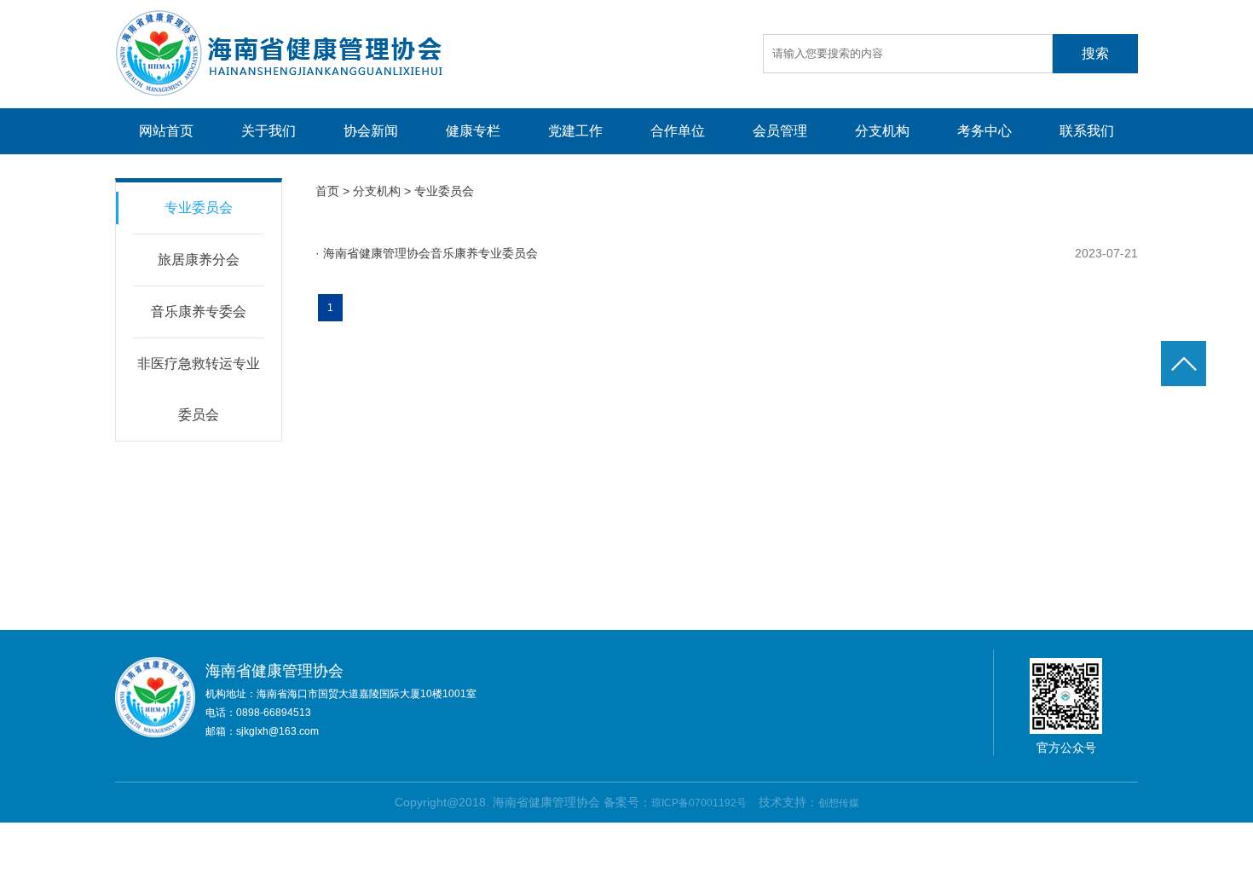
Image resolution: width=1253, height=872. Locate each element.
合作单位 (677, 131)
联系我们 (1087, 131)
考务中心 (984, 131)
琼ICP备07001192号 (699, 803)
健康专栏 (473, 131)
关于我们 (268, 131)
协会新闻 (371, 131)
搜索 (1095, 53)
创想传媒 (838, 803)
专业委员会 (199, 207)
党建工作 (575, 131)
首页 (327, 191)
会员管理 (780, 131)
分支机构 (882, 131)
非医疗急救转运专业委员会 (198, 389)
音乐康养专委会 (198, 311)
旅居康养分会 (199, 259)
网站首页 (166, 131)
